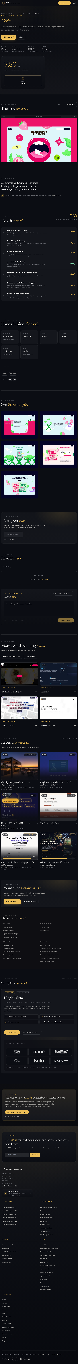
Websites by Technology (47, 1255)
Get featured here (31, 1032)
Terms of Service (7, 1334)
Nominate (64, 3)
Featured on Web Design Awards (50, 1248)
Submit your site (45, 1211)
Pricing (42, 1283)
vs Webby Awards (7, 1258)
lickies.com (7, 351)
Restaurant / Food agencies (11, 951)
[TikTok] (14, 379)
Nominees (11, 13)
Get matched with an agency (12, 958)
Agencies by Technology (47, 1265)
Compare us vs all (7, 1245)
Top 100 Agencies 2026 (9, 1207)
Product (45, 337)
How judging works (30, 901)
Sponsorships (6, 1306)
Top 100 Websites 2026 (9, 1214)
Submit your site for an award (49, 955)
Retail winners (44, 930)
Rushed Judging (45, 1214)
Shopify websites (8, 930)
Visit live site (8, 37)
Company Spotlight (46, 1228)
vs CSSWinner (6, 1255)
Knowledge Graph (45, 1252)
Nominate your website (17, 1112)
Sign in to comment (63, 593)
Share (21, 37)
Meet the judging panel (47, 961)
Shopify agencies (8, 948)
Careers (4, 1303)
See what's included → (13, 1116)
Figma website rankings (10, 934)
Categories (43, 1258)
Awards (4, 1310)
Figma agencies (8, 945)
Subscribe (35, 1154)
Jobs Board (43, 1279)
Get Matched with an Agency (48, 1207)
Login (4, 1337)
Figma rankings (31, 656)
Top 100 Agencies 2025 (9, 1217)
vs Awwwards (6, 1248)
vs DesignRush (6, 1262)
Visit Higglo (12, 1032)
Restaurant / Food (24, 13)
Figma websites (8, 927)
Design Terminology (8, 1327)
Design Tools (44, 1262)
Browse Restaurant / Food (11, 656)
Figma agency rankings (10, 937)
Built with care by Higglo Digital (50, 1354)
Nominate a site (12, 901)
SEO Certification (45, 1231)
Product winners (45, 927)
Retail (63, 337)
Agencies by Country (46, 1272)
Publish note (66, 620)
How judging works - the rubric (49, 958)
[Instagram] (10, 379)
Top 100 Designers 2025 (9, 1221)
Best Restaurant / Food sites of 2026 (51, 948)
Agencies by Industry (46, 1276)
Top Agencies (44, 1286)
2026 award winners (46, 945)
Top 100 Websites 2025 (9, 1224)
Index (3, 13)
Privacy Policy (6, 1330)
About (4, 1299)
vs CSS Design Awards (9, 1252)
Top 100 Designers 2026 (9, 1211)
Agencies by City (45, 1269)
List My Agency (44, 1221)
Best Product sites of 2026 (48, 951)
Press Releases (6, 1317)
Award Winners (44, 1245)
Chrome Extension (45, 1289)
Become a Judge (45, 1224)
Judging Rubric (6, 1323)
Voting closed (13, 534)
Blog (3, 1313)
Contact (4, 1320)
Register (4, 1341)
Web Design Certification (47, 1235)
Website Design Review (47, 1217)
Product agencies (8, 955)
